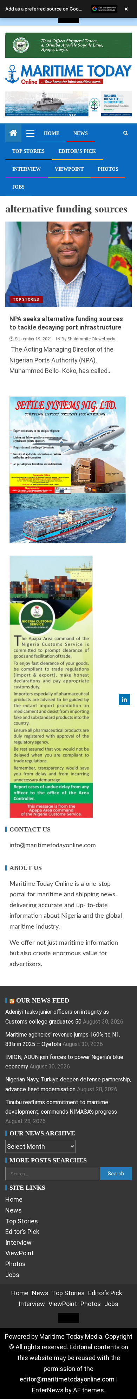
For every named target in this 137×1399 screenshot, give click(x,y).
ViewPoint (69, 169)
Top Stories (28, 151)
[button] (30, 133)
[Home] (13, 133)
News (80, 133)
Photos (108, 169)
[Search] (125, 133)
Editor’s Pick (77, 151)
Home (51, 133)
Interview (26, 169)
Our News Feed (42, 1000)
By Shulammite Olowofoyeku (89, 339)
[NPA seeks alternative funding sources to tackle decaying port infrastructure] (68, 264)
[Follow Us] (124, 699)
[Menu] (30, 133)
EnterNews (48, 1390)
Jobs (18, 187)
